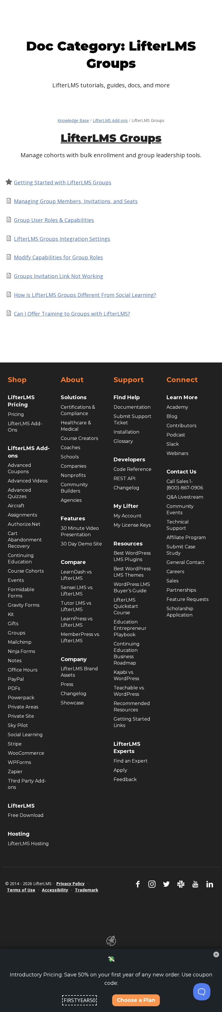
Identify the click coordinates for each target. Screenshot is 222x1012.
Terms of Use (21, 890)
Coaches (70, 447)
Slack (172, 444)
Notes (14, 660)
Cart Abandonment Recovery (25, 540)
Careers (175, 571)
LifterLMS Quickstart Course (126, 606)
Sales (172, 581)
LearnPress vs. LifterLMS (77, 622)
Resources (128, 544)
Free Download (26, 815)
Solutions (73, 397)
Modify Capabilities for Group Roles (58, 257)
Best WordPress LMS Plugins (132, 556)
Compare (73, 562)
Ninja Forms (21, 651)
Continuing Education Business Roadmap (127, 653)
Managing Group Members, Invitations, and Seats (76, 201)
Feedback (125, 779)
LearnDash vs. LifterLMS (76, 575)
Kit (11, 614)
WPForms (19, 762)
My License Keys (132, 525)
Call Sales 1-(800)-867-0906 (184, 485)
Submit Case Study (180, 550)
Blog (171, 416)
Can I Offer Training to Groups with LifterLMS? (72, 313)
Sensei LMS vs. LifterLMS (77, 591)
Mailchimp (20, 642)
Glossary (123, 441)
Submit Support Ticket (132, 419)
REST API (125, 478)
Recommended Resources (132, 707)
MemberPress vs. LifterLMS (80, 637)
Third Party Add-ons (27, 784)
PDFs (14, 688)
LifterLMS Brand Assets (79, 672)
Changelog (73, 693)
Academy (177, 407)
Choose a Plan (136, 1000)
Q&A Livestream (184, 497)
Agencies (71, 500)
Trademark (86, 890)
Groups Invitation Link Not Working (58, 276)
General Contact (185, 562)
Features (73, 518)
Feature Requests (187, 599)
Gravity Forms (23, 605)
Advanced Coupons (19, 468)
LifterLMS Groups (111, 138)
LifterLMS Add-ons (110, 120)
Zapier (15, 771)
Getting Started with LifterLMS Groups (62, 182)
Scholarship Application (179, 612)
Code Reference (132, 469)
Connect (182, 379)
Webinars (177, 453)
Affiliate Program (186, 537)
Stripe (15, 744)
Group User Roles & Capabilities (54, 220)
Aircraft (16, 505)
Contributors (181, 425)
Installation (126, 432)
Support (129, 379)
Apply (120, 770)
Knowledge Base (73, 120)
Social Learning (25, 734)
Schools (70, 457)
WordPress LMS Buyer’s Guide (132, 587)
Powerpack (21, 697)
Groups (16, 633)
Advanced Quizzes (19, 493)
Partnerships (181, 590)
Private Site (21, 716)
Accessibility (55, 890)
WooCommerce (26, 753)
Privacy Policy (70, 883)
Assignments (22, 515)
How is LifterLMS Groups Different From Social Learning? (85, 294)
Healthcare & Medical (76, 426)
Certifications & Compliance (78, 410)
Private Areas (23, 707)
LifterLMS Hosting (28, 843)
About (72, 379)
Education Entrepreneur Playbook (130, 628)
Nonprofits (73, 475)
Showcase (72, 703)
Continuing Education (21, 559)
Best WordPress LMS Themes (132, 572)
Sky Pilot (18, 725)
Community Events (180, 509)
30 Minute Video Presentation (80, 531)
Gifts (13, 623)
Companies (73, 466)
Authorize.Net (24, 524)
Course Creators (79, 438)
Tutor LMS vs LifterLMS (76, 606)
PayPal (16, 679)
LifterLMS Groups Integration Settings (62, 238)
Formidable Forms (21, 593)
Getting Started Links (132, 722)
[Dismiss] (216, 954)
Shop (17, 379)
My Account (128, 516)
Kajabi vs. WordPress (126, 675)
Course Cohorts (26, 571)
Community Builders (74, 488)
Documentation (132, 407)
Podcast (175, 435)
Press (67, 684)
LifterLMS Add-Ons (25, 427)
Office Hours (22, 670)
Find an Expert (131, 761)
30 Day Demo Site (81, 544)
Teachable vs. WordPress (129, 691)
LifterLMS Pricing (21, 401)
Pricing (16, 414)
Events (16, 580)
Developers (129, 459)
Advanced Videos (27, 481)
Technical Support (177, 525)
